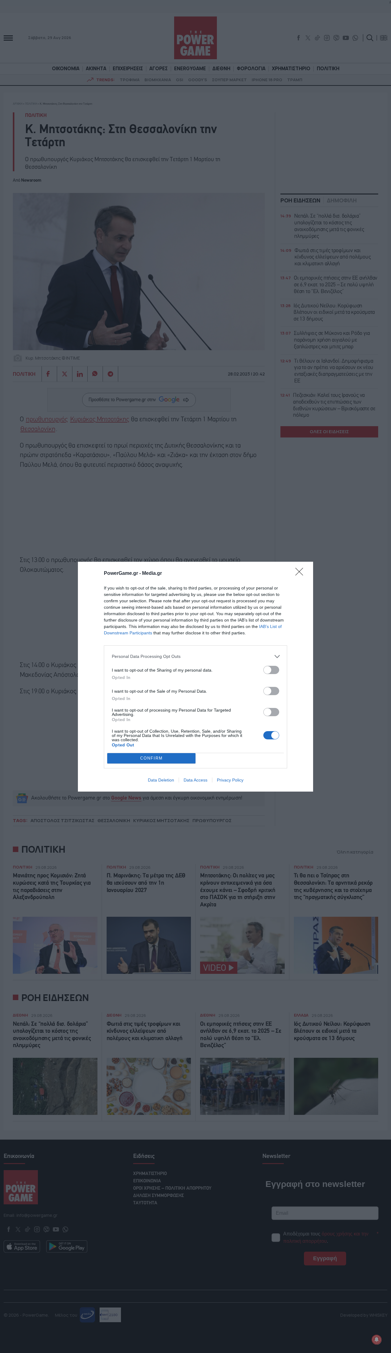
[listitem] (195, 656)
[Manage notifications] (377, 1339)
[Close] (301, 573)
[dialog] (195, 677)
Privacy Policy (230, 780)
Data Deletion (161, 780)
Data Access (195, 780)
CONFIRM (151, 758)
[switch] (271, 670)
